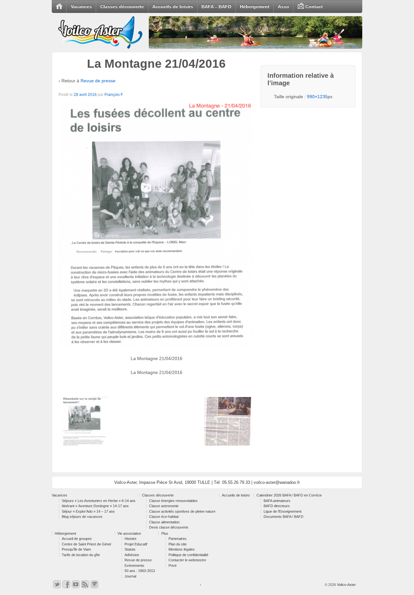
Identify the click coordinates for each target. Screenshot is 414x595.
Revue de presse (98, 80)
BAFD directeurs (277, 506)
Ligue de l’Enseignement (282, 511)
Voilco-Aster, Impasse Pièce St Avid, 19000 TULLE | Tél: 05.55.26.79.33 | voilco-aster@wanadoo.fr (207, 482)
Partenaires (178, 539)
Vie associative (129, 533)
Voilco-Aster (346, 585)
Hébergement (254, 6)
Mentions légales (182, 549)
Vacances (81, 6)
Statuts (130, 549)
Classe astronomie (164, 506)
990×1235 (317, 96)
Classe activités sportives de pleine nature (182, 511)
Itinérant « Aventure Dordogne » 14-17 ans (95, 506)
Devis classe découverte (168, 527)
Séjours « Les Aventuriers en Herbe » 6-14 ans (99, 501)
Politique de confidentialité (188, 555)
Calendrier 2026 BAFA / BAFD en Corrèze (289, 495)
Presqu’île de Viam (76, 549)
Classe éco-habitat (164, 517)
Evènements (134, 565)
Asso (283, 6)
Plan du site (178, 544)
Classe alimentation (164, 522)
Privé (173, 565)
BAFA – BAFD (216, 6)
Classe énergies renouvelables (173, 501)
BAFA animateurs (277, 501)
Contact (313, 6)
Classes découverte (122, 6)
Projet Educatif (136, 544)
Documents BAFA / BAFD (283, 517)
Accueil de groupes (77, 539)
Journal (130, 576)
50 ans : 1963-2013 (140, 571)
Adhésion (132, 555)
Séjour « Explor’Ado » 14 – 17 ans (88, 511)
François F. (114, 94)
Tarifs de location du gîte (81, 555)
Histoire (130, 539)
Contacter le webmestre (187, 560)
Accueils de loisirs (172, 6)
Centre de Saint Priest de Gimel (86, 544)
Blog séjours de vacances (82, 517)
